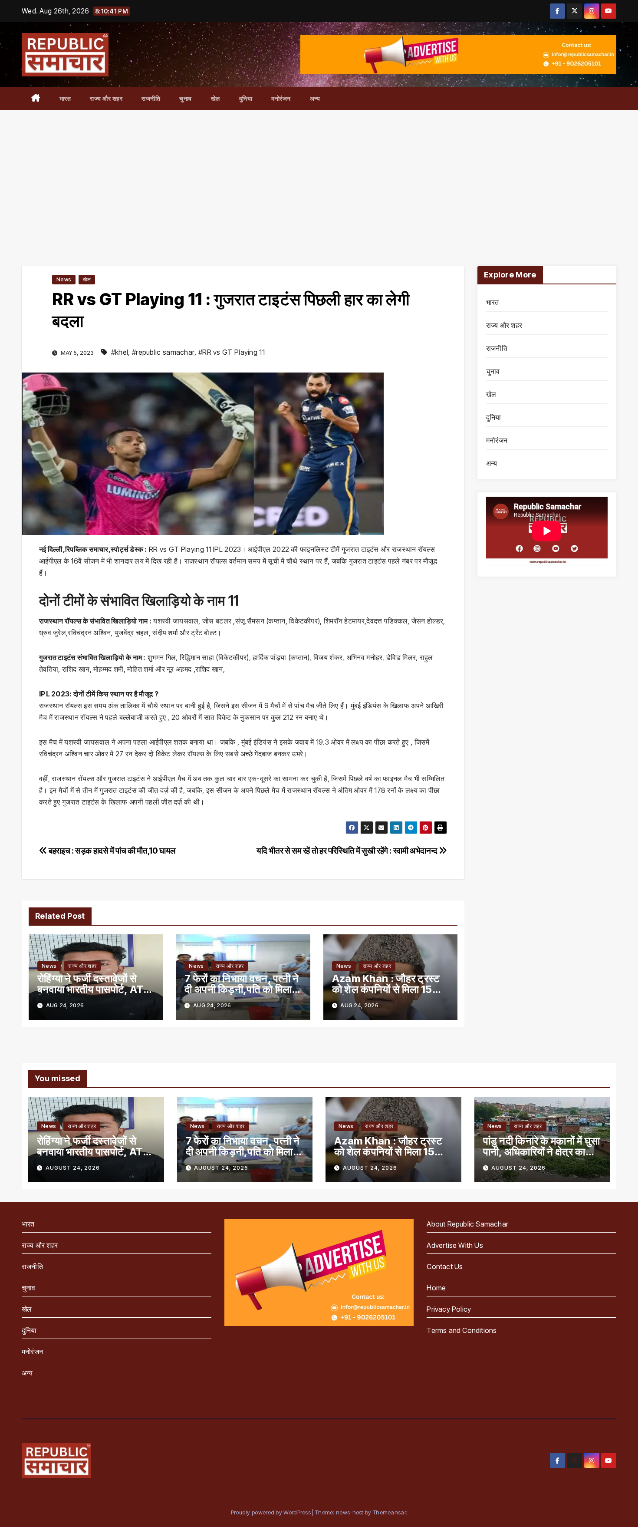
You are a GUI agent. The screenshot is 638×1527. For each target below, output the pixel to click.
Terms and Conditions (462, 1330)
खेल (215, 98)
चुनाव (185, 98)
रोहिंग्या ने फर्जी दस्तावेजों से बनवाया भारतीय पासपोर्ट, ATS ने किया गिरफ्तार (93, 989)
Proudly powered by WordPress (271, 1512)
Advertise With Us (455, 1245)
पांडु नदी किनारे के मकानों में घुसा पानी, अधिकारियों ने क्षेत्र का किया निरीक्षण (541, 1152)
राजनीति (150, 98)
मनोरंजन (281, 98)
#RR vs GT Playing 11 (231, 352)
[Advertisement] (319, 175)
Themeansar (389, 1512)
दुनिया (246, 98)
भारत (65, 98)
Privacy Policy (449, 1309)
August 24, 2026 (73, 1167)
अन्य (315, 98)
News (63, 279)
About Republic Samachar (467, 1224)
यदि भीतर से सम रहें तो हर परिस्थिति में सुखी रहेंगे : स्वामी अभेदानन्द (348, 850)
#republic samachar (163, 352)
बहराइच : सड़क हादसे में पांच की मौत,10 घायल (111, 850)
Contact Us (445, 1266)
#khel (119, 352)
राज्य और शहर (106, 98)
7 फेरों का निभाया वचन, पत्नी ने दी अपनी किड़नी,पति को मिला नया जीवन (241, 989)
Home (436, 1287)
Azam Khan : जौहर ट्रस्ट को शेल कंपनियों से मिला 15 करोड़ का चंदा (386, 989)
